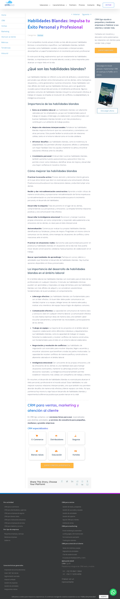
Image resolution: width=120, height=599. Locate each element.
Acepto (103, 596)
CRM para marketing (69, 526)
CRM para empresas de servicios (14, 523)
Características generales (13, 565)
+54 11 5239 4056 (73, 574)
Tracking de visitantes (69, 540)
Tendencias (6, 48)
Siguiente (85, 14)
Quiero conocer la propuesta (57, 465)
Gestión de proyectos (10, 583)
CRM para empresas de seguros (14, 513)
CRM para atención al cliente (72, 544)
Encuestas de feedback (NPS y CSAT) (74, 558)
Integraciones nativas (10, 589)
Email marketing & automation (72, 531)
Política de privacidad (88, 597)
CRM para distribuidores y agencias (15, 510)
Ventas (40, 35)
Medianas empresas (10, 537)
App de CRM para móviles (71, 520)
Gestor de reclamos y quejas (71, 548)
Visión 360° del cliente (11, 573)
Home (3, 15)
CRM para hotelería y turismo (13, 526)
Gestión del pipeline (69, 516)
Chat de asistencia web (70, 555)
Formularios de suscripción (71, 537)
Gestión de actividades (70, 513)
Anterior (76, 14)
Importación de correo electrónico (14, 570)
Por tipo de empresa (11, 529)
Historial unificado (9, 580)
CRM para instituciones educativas (15, 520)
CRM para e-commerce (11, 507)
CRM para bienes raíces (11, 516)
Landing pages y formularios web (73, 534)
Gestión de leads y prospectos (72, 507)
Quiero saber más (105, 50)
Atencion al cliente (8, 37)
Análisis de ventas (68, 523)
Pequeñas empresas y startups (14, 534)
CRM (3, 20)
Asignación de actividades (70, 551)
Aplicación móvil (68, 561)
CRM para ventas (68, 502)
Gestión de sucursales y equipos (72, 510)
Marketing (5, 31)
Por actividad (8, 502)
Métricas (4, 42)
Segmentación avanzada (11, 576)
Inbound (4, 53)
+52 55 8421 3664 (74, 571)
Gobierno (7, 540)
